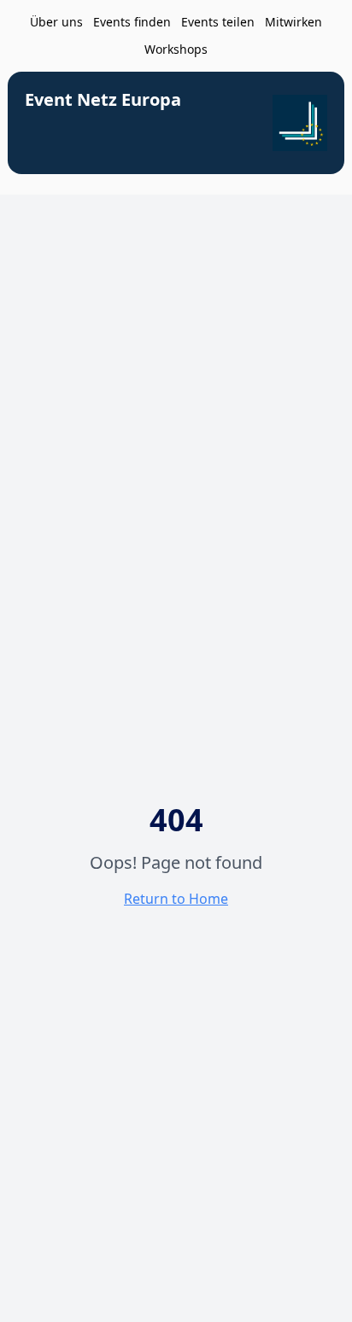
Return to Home (176, 898)
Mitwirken (293, 22)
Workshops (176, 49)
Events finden (132, 22)
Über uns (56, 22)
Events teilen (218, 22)
